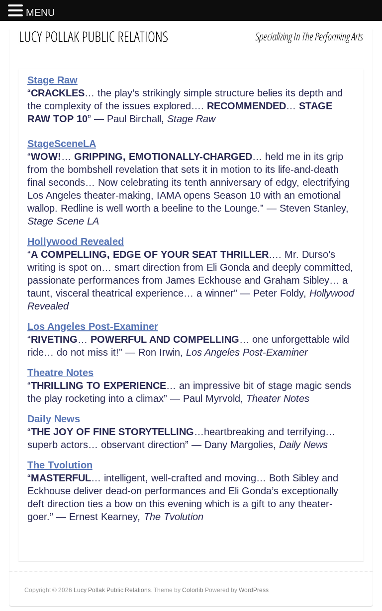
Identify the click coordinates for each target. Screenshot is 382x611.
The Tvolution (60, 464)
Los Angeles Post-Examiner (92, 326)
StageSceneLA (61, 143)
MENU (40, 12)
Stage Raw (52, 80)
